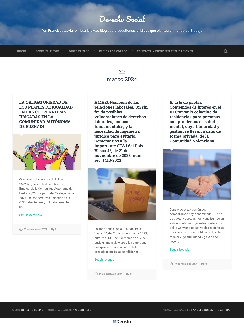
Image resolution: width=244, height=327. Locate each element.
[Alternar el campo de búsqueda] (226, 51)
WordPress (83, 309)
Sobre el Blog (79, 51)
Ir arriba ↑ (224, 309)
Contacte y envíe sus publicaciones (165, 51)
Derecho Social (122, 19)
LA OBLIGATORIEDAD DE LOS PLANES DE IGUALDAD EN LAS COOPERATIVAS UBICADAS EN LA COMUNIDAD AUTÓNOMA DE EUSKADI (46, 114)
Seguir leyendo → (31, 215)
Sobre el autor (47, 51)
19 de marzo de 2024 (110, 273)
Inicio (21, 51)
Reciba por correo (113, 51)
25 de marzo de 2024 (35, 229)
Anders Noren (203, 309)
